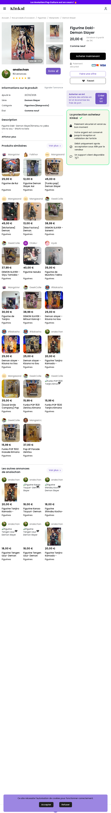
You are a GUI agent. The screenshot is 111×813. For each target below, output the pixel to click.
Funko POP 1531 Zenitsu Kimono (32, 406)
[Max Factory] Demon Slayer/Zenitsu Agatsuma (31, 229)
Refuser (66, 804)
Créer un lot (101, 98)
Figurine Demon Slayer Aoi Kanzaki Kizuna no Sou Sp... (32, 185)
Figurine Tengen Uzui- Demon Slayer (11, 554)
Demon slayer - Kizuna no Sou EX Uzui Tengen (32, 362)
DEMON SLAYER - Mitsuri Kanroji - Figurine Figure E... (32, 318)
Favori (90, 80)
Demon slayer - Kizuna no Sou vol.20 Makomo (53, 318)
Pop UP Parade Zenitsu (31, 451)
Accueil (5, 17)
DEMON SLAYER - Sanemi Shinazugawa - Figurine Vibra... (54, 229)
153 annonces (19, 73)
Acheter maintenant (88, 56)
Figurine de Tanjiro (8, 318)
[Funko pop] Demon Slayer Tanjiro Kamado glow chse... (53, 185)
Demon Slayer (69, 17)
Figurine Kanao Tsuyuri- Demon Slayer (32, 510)
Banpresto (54, 17)
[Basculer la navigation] (4, 9)
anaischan (21, 70)
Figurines (42, 17)
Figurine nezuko (32, 272)
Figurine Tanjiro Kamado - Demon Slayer (53, 362)
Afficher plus (9, 136)
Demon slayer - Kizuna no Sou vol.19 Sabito (10, 362)
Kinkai (17, 8)
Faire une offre (87, 73)
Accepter (46, 804)
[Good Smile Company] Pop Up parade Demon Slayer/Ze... (10, 406)
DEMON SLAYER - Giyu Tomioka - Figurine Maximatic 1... (11, 274)
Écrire (51, 71)
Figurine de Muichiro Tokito (53, 273)
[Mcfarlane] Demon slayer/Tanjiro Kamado (10, 229)
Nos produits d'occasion (23, 17)
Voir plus (54, 145)
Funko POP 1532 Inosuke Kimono (11, 451)
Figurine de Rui (10, 183)
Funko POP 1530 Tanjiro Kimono (53, 406)
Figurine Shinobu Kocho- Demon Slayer (54, 510)
